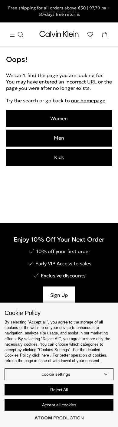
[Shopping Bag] (104, 34)
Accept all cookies (59, 404)
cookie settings (56, 374)
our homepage (88, 100)
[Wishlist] (90, 34)
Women (59, 118)
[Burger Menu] (16, 35)
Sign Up (59, 295)
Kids (59, 157)
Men (59, 138)
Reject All (59, 389)
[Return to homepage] (59, 35)
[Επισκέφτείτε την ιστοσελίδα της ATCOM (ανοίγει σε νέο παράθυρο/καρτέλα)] (59, 417)
